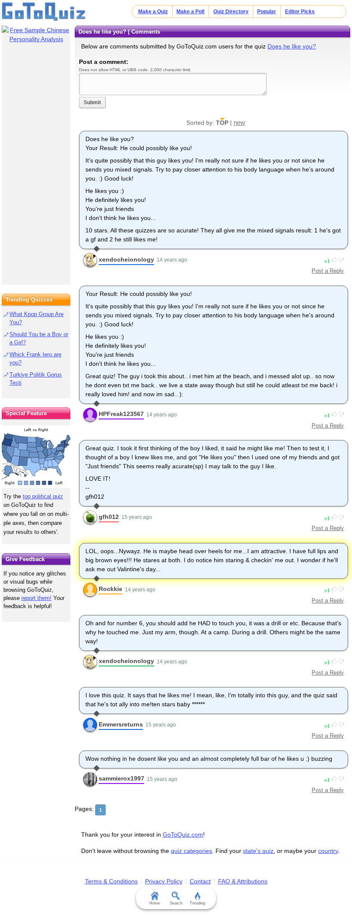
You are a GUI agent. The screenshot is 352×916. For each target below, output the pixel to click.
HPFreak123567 (121, 413)
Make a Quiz (153, 12)
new (239, 122)
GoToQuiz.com (183, 834)
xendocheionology (126, 259)
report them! (36, 598)
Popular (266, 12)
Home (154, 903)
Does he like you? (291, 46)
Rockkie (110, 588)
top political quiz (43, 496)
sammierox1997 (121, 778)
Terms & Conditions (111, 881)
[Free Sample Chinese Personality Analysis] (36, 35)
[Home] (44, 12)
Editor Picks (300, 12)
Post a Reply (328, 271)
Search (176, 903)
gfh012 (109, 516)
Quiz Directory (231, 12)
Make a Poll (190, 12)
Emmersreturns (121, 724)
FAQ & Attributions (242, 881)
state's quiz (258, 850)
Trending (197, 903)
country (328, 850)
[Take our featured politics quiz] (36, 456)
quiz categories (191, 850)
